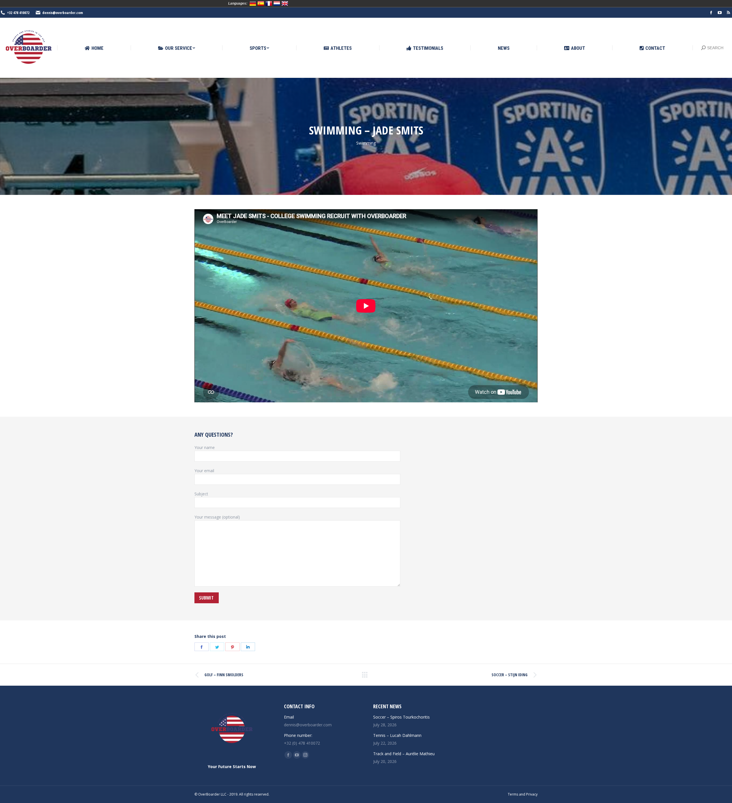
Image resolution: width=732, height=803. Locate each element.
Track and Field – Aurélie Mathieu (404, 753)
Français (268, 3)
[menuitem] (94, 48)
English (284, 3)
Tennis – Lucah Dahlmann (397, 735)
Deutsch (252, 3)
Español (260, 3)
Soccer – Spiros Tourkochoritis (401, 717)
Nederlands (276, 3)
